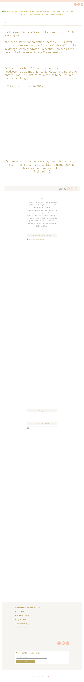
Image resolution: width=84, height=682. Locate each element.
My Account (21, 620)
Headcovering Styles (25, 615)
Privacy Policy (22, 624)
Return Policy (22, 628)
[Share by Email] (76, 188)
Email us (20, 75)
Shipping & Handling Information (30, 607)
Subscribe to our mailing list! (28, 653)
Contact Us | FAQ (23, 611)
